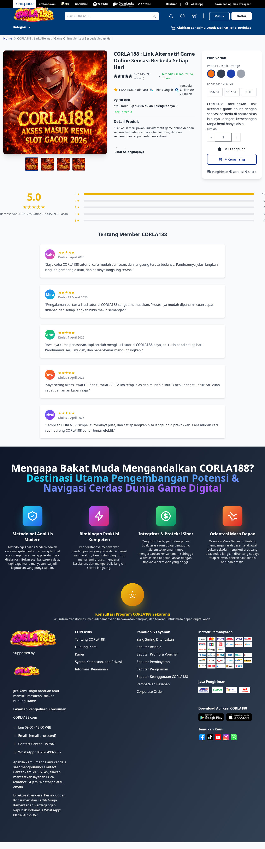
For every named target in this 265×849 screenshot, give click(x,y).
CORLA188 (215, 104)
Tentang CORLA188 (90, 639)
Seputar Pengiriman (152, 669)
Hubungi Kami (86, 647)
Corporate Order (150, 691)
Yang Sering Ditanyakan (155, 639)
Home (7, 38)
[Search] (154, 16)
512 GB (231, 92)
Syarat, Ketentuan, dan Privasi (98, 661)
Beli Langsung (234, 149)
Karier (79, 654)
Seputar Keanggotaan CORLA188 (162, 676)
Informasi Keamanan (91, 669)
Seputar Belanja (149, 647)
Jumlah (212, 129)
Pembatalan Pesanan (153, 684)
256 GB (214, 92)
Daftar (241, 16)
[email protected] (42, 735)
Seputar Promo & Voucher (157, 654)
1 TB (249, 92)
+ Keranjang (234, 159)
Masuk (219, 16)
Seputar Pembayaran (153, 661)
